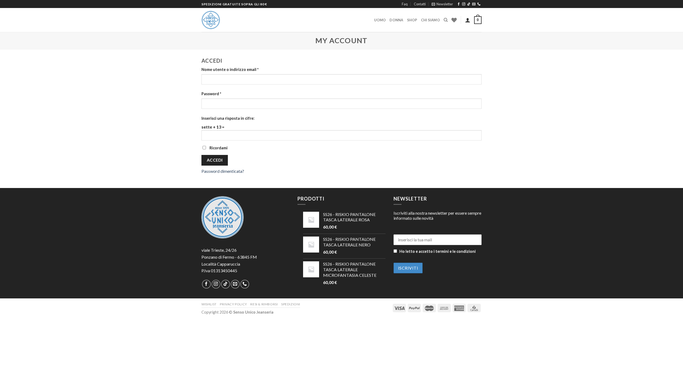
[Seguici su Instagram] (463, 4)
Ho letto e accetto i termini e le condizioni (437, 251)
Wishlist (209, 304)
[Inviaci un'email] (473, 4)
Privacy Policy (233, 304)
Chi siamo (430, 20)
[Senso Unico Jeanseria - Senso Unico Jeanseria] (228, 20)
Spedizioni (290, 304)
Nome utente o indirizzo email (230, 69)
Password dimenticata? (222, 171)
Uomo (380, 20)
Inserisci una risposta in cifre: (228, 118)
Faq (405, 4)
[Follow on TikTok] (468, 4)
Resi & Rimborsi (264, 304)
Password (211, 93)
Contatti (420, 4)
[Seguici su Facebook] (458, 4)
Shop (412, 20)
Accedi (215, 160)
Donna (396, 20)
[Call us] (479, 4)
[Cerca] (446, 20)
